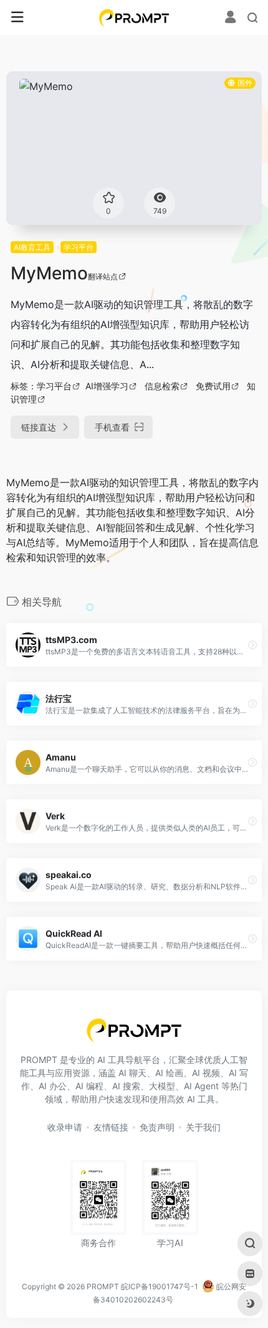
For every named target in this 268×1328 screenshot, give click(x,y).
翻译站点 (103, 276)
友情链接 (110, 1127)
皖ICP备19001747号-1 (159, 1286)
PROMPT (103, 1286)
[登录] (230, 18)
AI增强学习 (106, 386)
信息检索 (162, 386)
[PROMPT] (134, 17)
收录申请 (64, 1127)
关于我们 (203, 1127)
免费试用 (213, 386)
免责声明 (157, 1127)
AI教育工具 (32, 247)
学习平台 (78, 247)
